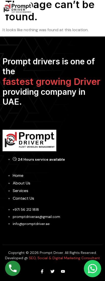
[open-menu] (99, 8)
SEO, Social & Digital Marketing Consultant (64, 258)
